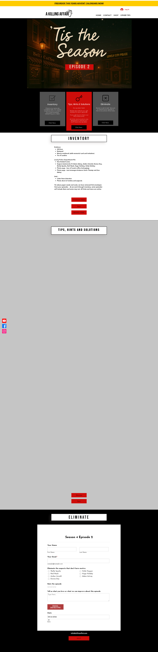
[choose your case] (80, 67)
